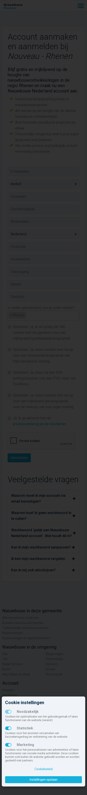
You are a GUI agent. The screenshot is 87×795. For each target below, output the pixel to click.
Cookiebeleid (44, 769)
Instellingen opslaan (44, 779)
